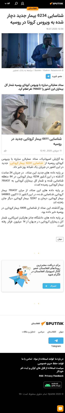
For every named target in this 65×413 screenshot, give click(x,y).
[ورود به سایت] (22, 3)
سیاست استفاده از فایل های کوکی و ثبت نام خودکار (42, 370)
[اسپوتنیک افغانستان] (57, 5)
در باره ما (59, 359)
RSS (41, 376)
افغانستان (51, 332)
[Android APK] (52, 385)
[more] (5, 151)
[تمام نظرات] (60, 408)
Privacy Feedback (54, 376)
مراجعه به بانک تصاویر (22, 71)
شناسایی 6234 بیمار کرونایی (27, 163)
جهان (60, 239)
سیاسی (41, 332)
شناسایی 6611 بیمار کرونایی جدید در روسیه (36, 141)
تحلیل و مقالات (28, 332)
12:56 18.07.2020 (54, 29)
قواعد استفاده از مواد (43, 359)
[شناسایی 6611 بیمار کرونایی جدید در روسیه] (32, 114)
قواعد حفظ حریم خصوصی (50, 363)
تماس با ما (27, 359)
